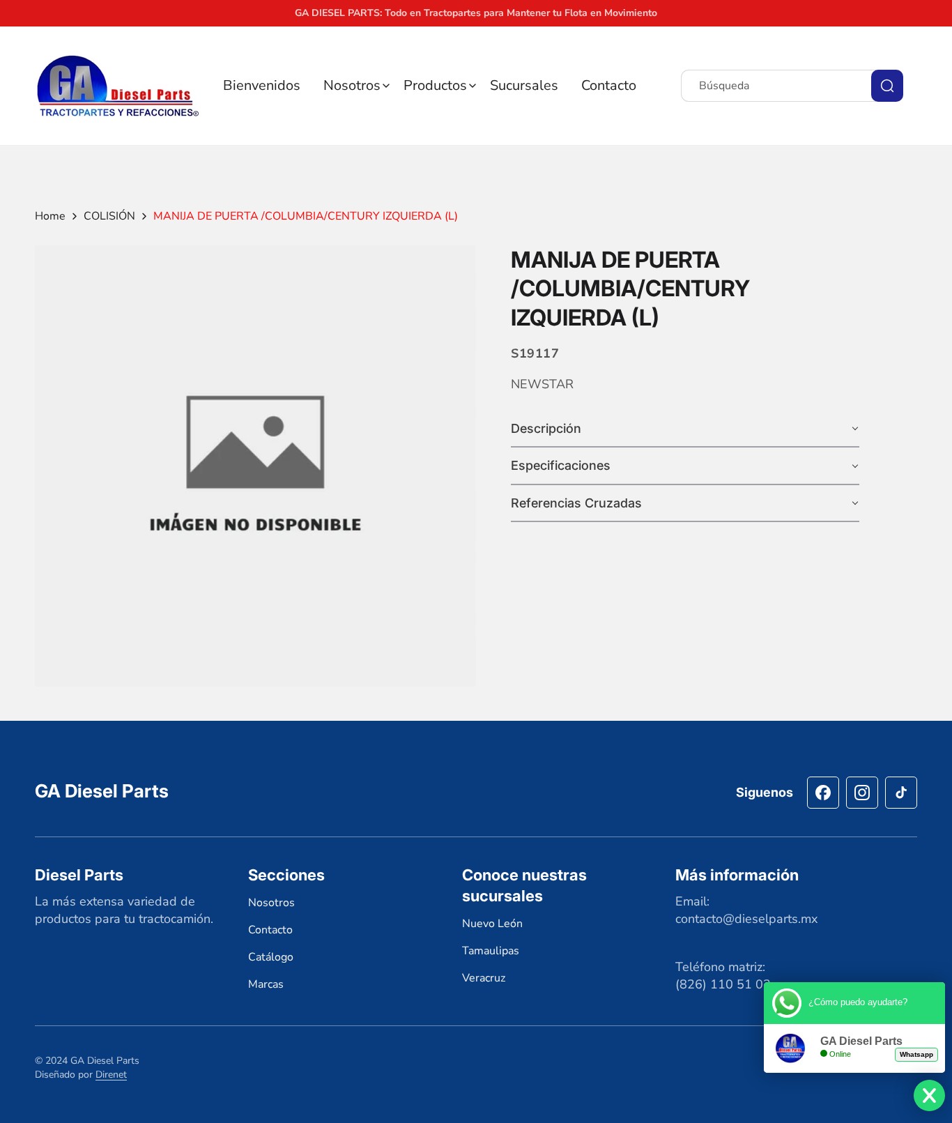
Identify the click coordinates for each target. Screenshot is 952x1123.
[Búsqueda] (887, 86)
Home (50, 216)
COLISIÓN (109, 216)
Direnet (111, 1073)
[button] (356, 85)
